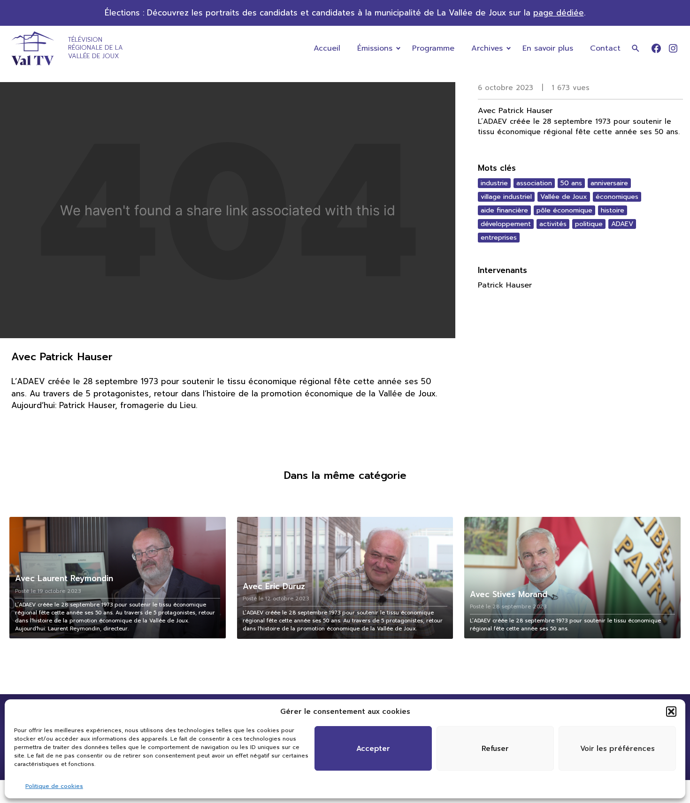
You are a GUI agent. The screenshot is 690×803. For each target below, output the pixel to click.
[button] (671, 711)
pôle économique (564, 210)
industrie (494, 183)
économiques (617, 197)
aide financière (504, 210)
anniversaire (609, 183)
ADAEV (622, 224)
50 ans (571, 183)
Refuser (495, 748)
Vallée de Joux (563, 197)
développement (506, 224)
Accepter (373, 748)
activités (553, 224)
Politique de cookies (54, 786)
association (534, 183)
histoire (612, 210)
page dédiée (558, 13)
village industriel (506, 197)
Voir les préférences (617, 748)
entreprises (499, 237)
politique (589, 224)
